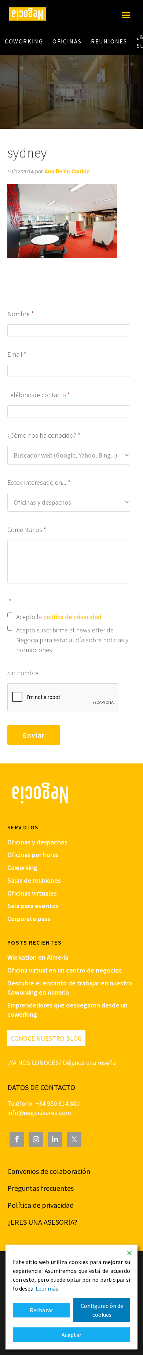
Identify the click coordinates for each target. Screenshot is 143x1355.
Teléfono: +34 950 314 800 (43, 1103)
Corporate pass (29, 918)
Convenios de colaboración (48, 1171)
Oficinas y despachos (37, 842)
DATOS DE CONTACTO (41, 1087)
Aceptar (71, 1334)
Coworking (22, 867)
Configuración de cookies (102, 1310)
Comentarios (27, 529)
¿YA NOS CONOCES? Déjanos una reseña (61, 1062)
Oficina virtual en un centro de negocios (64, 970)
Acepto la (59, 617)
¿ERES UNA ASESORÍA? (42, 1222)
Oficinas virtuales (32, 893)
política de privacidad (72, 617)
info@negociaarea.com (39, 1112)
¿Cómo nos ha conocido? (44, 435)
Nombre (20, 314)
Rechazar (41, 1310)
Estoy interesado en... (39, 482)
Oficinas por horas (33, 854)
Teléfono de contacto (38, 395)
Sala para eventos (33, 905)
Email (17, 354)
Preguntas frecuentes (40, 1188)
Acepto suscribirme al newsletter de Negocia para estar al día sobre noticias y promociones (72, 640)
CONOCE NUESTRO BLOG (46, 1038)
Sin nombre (22, 672)
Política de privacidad (40, 1205)
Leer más (47, 1288)
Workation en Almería (37, 957)
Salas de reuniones (34, 880)
